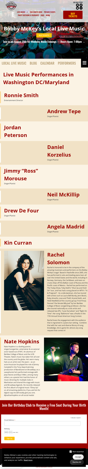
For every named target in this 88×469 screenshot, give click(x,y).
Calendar (47, 63)
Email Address (9, 420)
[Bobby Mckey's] (11, 6)
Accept (78, 457)
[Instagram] (81, 8)
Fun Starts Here (36, 12)
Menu (48, 15)
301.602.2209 (78, 2)
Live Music (21, 12)
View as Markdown (41, 467)
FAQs (42, 15)
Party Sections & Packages (28, 15)
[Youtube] (77, 8)
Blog (33, 63)
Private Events (49, 12)
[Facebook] (77, 5)
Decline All (77, 462)
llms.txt (50, 467)
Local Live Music (14, 63)
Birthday (7, 428)
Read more (28, 460)
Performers (67, 63)
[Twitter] (81, 5)
